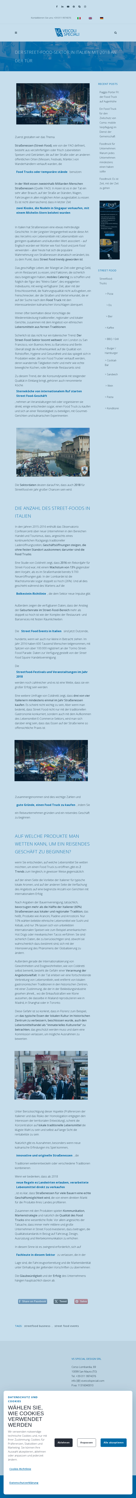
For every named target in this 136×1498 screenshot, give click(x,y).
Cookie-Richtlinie (20, 1469)
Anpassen (86, 1442)
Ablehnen (64, 1442)
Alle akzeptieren (114, 1442)
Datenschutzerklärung (23, 1482)
